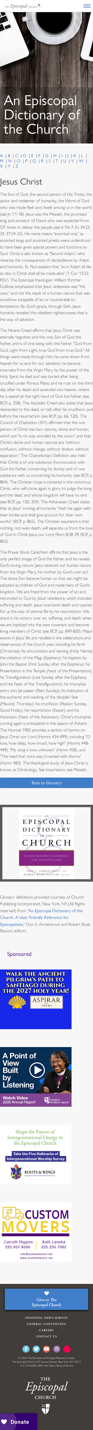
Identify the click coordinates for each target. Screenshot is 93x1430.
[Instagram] (56, 1349)
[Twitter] (36, 1349)
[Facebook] (26, 1349)
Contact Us (46, 1336)
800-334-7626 (46, 1365)
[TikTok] (67, 1349)
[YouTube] (46, 1349)
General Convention (46, 1324)
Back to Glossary (47, 782)
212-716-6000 (28, 1365)
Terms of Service (64, 1365)
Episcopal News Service (46, 1318)
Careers (46, 1330)
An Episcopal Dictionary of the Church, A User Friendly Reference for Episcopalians (41, 917)
